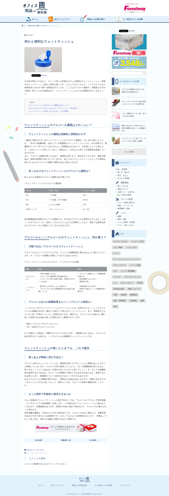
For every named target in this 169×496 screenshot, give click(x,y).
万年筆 (139, 283)
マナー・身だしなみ (125, 225)
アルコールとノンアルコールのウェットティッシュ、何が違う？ (53, 108)
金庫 (142, 301)
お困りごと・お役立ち (126, 192)
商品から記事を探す (96, 19)
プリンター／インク (132, 277)
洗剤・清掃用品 (120, 301)
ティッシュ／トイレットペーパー (36, 453)
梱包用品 (133, 295)
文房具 (124, 169)
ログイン (50, 464)
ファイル (117, 277)
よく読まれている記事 (133, 19)
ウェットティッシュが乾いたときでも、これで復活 (48, 111)
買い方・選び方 (124, 172)
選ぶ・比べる (123, 186)
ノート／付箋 (135, 265)
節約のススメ (123, 189)
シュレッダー (131, 247)
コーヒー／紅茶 (137, 241)
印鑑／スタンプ (134, 289)
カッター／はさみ (120, 241)
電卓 (115, 307)
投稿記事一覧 (66, 440)
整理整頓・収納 (124, 208)
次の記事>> (93, 440)
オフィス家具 (127, 199)
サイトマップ (124, 485)
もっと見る (129, 152)
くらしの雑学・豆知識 (126, 222)
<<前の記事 (38, 440)
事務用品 (29, 450)
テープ (116, 253)
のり (115, 271)
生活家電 (133, 301)
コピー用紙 (118, 247)
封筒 (115, 295)
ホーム (35, 19)
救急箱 (123, 295)
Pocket (44, 75)
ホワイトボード (127, 283)
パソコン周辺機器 (128, 271)
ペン (115, 283)
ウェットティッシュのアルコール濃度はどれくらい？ (49, 105)
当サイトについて (62, 19)
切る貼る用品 (119, 289)
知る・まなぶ (123, 175)
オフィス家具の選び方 (126, 203)
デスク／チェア (120, 265)
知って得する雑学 (38, 450)
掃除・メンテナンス (125, 205)
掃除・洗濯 (122, 219)
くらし (124, 213)
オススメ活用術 (124, 178)
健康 (119, 216)
